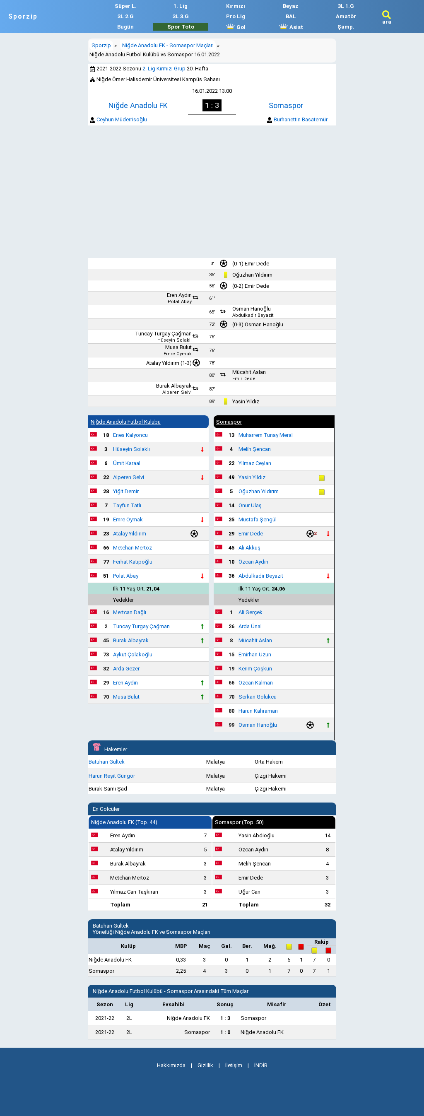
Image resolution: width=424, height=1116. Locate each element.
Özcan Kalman (255, 683)
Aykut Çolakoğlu (132, 654)
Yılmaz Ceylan (254, 463)
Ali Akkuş (249, 548)
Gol (240, 27)
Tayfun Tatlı (127, 505)
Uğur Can (249, 892)
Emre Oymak (178, 354)
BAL (291, 16)
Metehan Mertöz (132, 548)
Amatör (346, 16)
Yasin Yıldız (245, 401)
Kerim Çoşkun (255, 668)
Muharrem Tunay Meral (265, 435)
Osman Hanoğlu (251, 309)
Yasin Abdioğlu (256, 835)
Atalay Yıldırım (162, 363)
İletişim (233, 1065)
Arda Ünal (250, 626)
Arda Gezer (126, 668)
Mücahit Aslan (249, 372)
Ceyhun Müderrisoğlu (121, 119)
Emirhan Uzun (254, 654)
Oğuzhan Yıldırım (252, 275)
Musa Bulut (178, 347)
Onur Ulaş (250, 505)
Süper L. (126, 6)
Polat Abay (180, 301)
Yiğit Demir (126, 491)
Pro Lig (235, 16)
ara (386, 22)
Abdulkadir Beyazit (253, 315)
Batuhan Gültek (107, 762)
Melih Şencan (254, 449)
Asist (295, 27)
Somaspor (286, 105)
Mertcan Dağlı (129, 612)
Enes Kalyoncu (130, 435)
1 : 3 (225, 1018)
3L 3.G (181, 16)
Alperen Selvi (177, 392)
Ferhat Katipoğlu (132, 562)
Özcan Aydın (253, 562)
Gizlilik (205, 1065)
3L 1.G (346, 6)
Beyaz (291, 6)
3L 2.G (126, 16)
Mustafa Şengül (257, 519)
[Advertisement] (212, 192)
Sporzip (23, 16)
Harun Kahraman (258, 711)
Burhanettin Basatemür (301, 119)
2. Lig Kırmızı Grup (164, 68)
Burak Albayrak (174, 386)
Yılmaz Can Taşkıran (134, 892)
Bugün (125, 27)
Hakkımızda (171, 1065)
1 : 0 (225, 1032)
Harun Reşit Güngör (112, 776)
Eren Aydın (179, 295)
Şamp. (345, 27)
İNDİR (260, 1065)
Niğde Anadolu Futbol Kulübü (126, 422)
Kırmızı (235, 6)
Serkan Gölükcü (257, 697)
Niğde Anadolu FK (138, 105)
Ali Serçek (250, 612)
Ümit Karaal (126, 463)
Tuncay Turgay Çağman (163, 333)
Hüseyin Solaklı (174, 340)
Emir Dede (257, 263)
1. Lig (180, 6)
